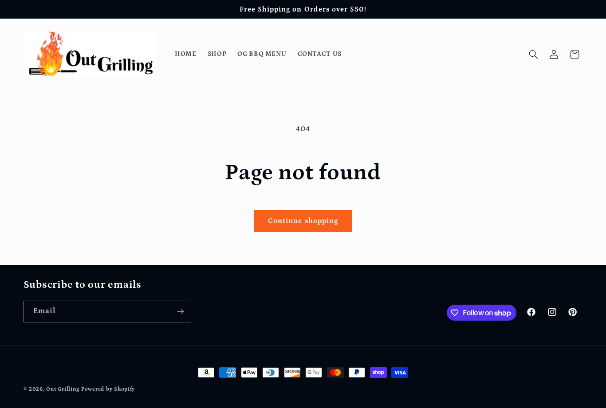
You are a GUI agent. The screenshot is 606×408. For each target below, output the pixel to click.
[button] (533, 54)
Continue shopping (303, 221)
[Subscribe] (180, 311)
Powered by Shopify (108, 389)
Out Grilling (62, 389)
